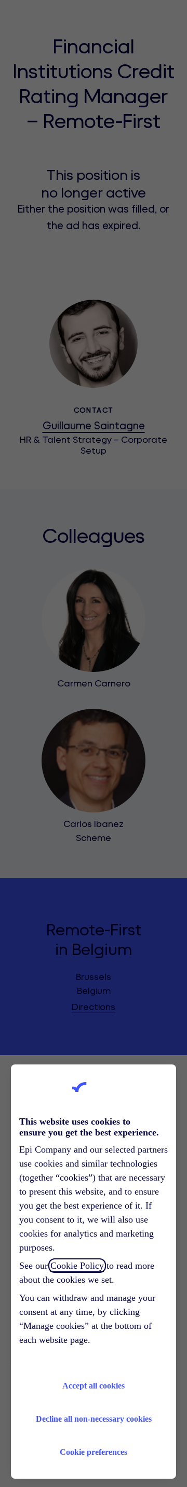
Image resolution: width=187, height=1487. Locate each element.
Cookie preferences (93, 1452)
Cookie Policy (77, 1265)
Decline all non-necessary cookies (94, 1418)
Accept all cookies (93, 1385)
